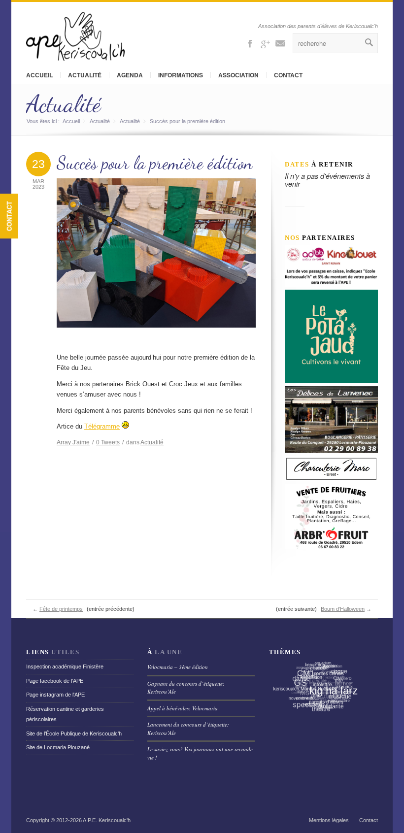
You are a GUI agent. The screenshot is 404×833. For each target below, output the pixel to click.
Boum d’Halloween (343, 609)
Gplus (265, 43)
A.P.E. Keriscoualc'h (107, 820)
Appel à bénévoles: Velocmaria (182, 708)
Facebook (250, 43)
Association (238, 75)
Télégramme (102, 426)
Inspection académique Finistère (64, 666)
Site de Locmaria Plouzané (58, 747)
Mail (280, 43)
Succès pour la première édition (155, 162)
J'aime (73, 442)
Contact (9, 216)
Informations (180, 75)
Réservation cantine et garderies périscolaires (65, 714)
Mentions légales (329, 820)
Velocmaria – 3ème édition (177, 666)
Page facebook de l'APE (54, 681)
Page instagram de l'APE (55, 695)
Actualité (84, 75)
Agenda (130, 75)
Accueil (39, 75)
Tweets (108, 442)
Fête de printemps (61, 609)
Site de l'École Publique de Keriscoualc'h (74, 733)
